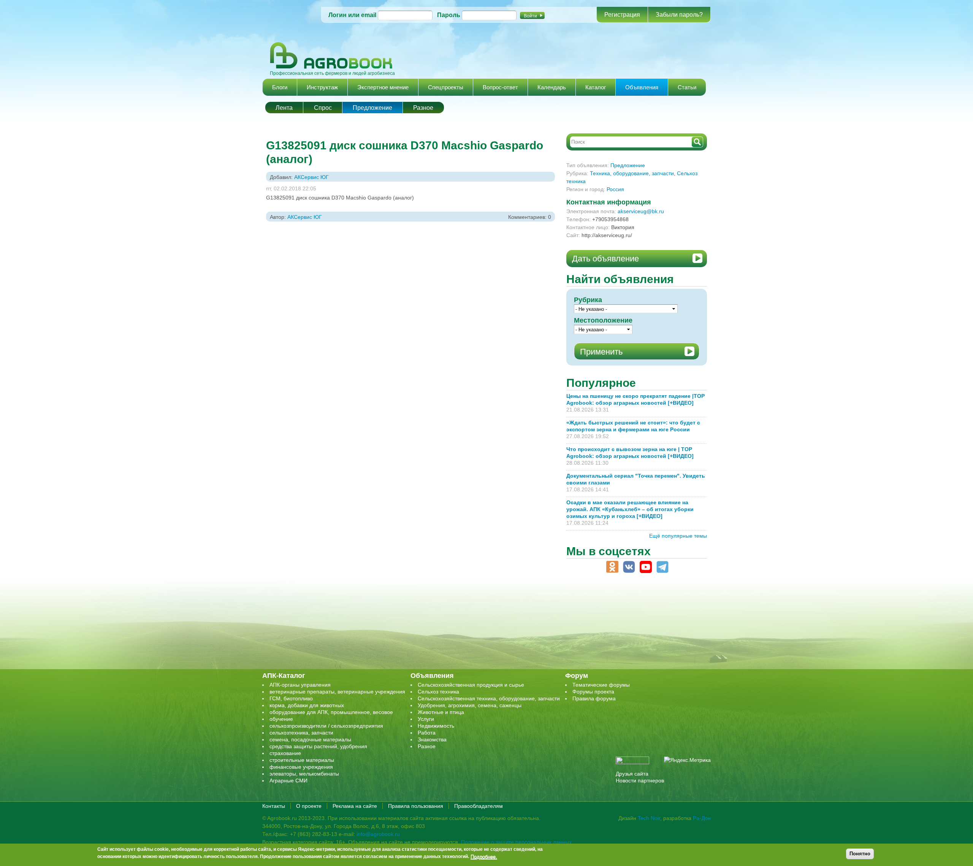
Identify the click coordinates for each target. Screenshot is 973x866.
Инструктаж (322, 87)
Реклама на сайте (355, 806)
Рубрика (588, 299)
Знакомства (432, 739)
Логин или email (352, 15)
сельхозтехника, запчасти (301, 733)
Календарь (551, 87)
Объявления (641, 87)
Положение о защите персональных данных (516, 842)
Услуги (426, 719)
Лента (284, 107)
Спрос (323, 107)
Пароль (448, 15)
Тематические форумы (601, 685)
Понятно (859, 854)
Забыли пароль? (679, 14)
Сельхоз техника (438, 692)
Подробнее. (484, 856)
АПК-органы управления (300, 685)
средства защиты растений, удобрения (318, 746)
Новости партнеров (640, 780)
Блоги (279, 87)
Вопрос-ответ (500, 87)
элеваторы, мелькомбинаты (304, 774)
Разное (423, 107)
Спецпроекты (445, 87)
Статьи (687, 87)
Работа (427, 733)
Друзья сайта (632, 774)
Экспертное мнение (383, 87)
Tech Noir (649, 818)
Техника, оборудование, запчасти (632, 173)
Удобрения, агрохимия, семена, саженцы (469, 705)
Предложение (372, 107)
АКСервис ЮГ (311, 177)
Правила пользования (415, 806)
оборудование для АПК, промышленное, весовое (331, 712)
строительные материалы (301, 760)
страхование (285, 753)
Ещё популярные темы (678, 536)
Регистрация (622, 14)
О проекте (309, 806)
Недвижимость (436, 726)
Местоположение (603, 320)
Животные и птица (441, 712)
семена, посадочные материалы (310, 739)
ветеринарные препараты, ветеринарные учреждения (337, 692)
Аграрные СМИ (288, 780)
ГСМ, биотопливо (291, 698)
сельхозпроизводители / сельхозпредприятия (326, 726)
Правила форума (594, 698)
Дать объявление (605, 258)
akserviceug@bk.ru (641, 211)
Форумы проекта (593, 692)
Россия (615, 189)
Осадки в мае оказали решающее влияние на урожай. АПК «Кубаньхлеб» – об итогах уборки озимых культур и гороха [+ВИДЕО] (630, 509)
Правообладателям (478, 806)
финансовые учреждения (301, 767)
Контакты (273, 806)
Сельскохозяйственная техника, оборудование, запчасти (489, 698)
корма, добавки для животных (306, 705)
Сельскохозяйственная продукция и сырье (471, 685)
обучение (281, 719)
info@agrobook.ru (378, 834)
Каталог (595, 87)
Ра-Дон (702, 818)
